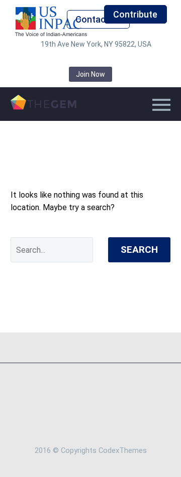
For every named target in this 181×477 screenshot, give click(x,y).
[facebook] (45, 59)
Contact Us (98, 19)
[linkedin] (60, 59)
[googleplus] (120, 59)
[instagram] (90, 59)
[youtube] (135, 59)
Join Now (90, 74)
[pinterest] (105, 59)
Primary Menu (161, 104)
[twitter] (75, 59)
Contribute (135, 14)
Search (139, 249)
